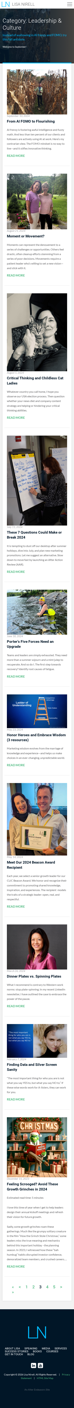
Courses (52, 1351)
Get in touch (14, 1354)
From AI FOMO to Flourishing (31, 121)
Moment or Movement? (25, 236)
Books (37, 1351)
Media (46, 1348)
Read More (16, 156)
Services (61, 1348)
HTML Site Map (45, 1378)
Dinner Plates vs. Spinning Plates (34, 976)
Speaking (30, 1348)
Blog (30, 1354)
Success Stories (16, 1351)
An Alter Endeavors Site (37, 1389)
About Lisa (12, 1348)
